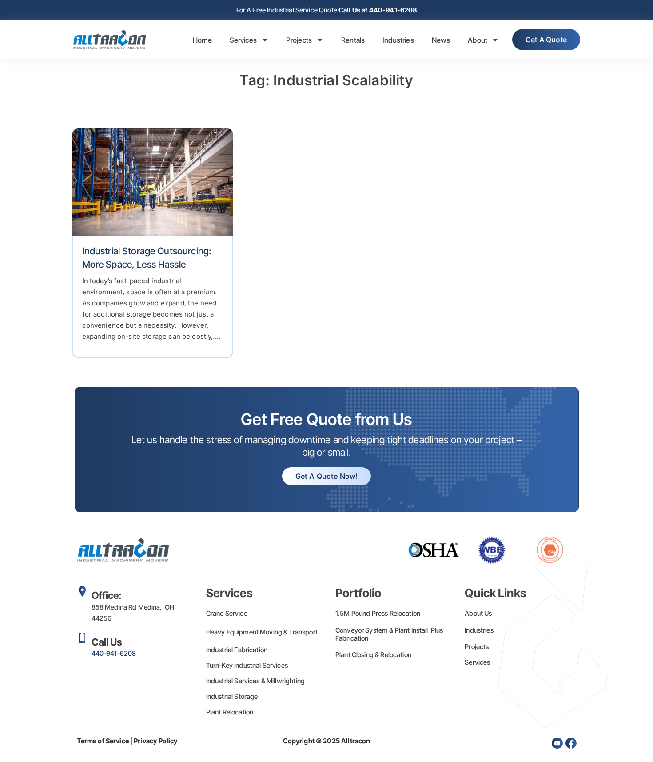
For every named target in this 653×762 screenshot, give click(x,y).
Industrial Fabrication (236, 650)
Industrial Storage (232, 696)
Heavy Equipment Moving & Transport (262, 632)
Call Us (107, 642)
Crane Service (226, 613)
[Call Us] (82, 638)
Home (202, 40)
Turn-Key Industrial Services (247, 665)
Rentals (353, 40)
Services (243, 40)
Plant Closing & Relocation (373, 654)
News (441, 40)
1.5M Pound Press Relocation (377, 613)
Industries (398, 40)
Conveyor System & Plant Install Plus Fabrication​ (389, 634)
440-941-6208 (114, 653)
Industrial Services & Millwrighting (255, 681)
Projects (299, 40)
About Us (478, 613)
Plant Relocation (229, 712)
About (477, 40)
